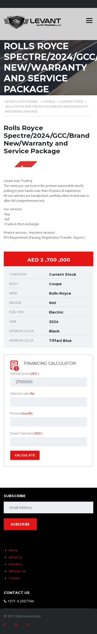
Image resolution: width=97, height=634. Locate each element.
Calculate (25, 455)
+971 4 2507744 (20, 601)
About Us (15, 557)
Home (13, 550)
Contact (14, 578)
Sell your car (17, 571)
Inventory (15, 564)
